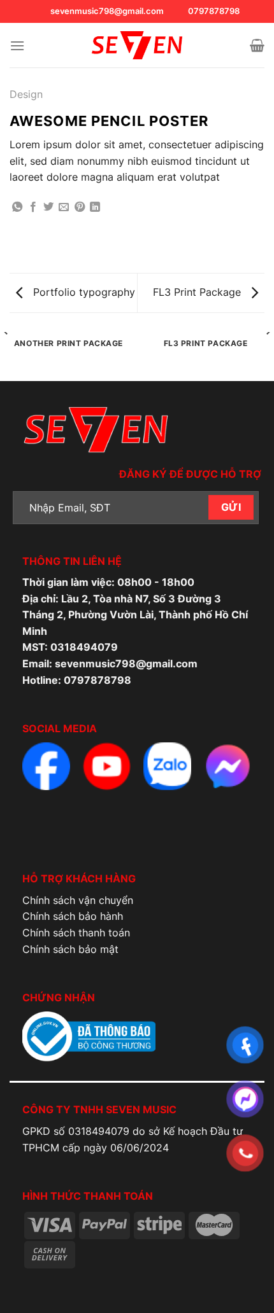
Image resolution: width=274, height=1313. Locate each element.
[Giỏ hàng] (257, 45)
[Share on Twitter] (48, 207)
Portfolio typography (82, 292)
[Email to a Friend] (64, 207)
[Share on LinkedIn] (95, 207)
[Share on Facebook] (33, 207)
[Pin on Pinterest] (80, 207)
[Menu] (17, 45)
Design (26, 94)
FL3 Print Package (198, 292)
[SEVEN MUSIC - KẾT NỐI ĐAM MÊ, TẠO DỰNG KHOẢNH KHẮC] (137, 45)
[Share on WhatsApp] (17, 207)
